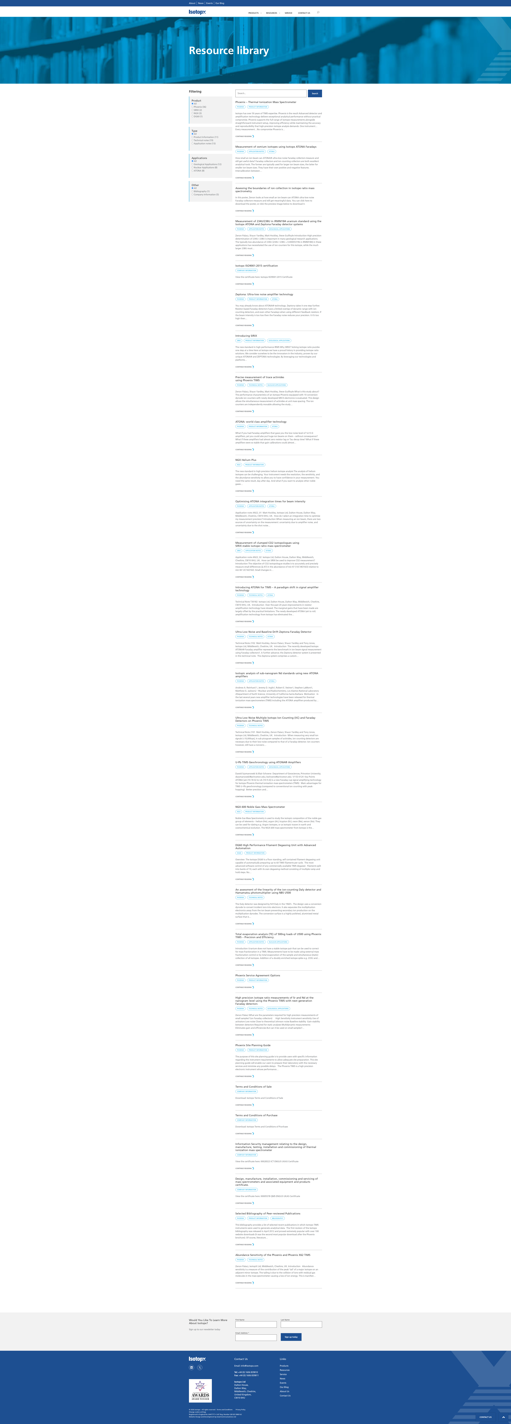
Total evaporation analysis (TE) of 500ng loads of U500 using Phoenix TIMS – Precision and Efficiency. (278, 936)
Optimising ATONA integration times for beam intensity (270, 501)
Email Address (242, 1333)
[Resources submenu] (279, 13)
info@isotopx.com (249, 1365)
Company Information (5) (206, 194)
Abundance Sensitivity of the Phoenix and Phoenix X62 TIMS (272, 1254)
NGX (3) (198, 113)
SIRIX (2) (198, 110)
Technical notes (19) (203, 140)
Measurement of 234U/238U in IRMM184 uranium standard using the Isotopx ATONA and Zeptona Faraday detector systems (278, 223)
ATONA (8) (199, 170)
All (195, 103)
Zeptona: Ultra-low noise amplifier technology (264, 294)
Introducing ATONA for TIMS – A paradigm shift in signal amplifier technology (277, 589)
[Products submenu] (261, 13)
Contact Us (486, 1417)
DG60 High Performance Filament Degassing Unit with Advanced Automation (275, 847)
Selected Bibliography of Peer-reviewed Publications (267, 1213)
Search (318, 13)
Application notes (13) (205, 143)
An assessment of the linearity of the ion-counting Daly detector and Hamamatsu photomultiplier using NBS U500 (278, 891)
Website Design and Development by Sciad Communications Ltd (212, 1417)
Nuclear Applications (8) (205, 167)
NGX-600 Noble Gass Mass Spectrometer (260, 806)
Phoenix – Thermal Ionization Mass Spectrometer (266, 102)
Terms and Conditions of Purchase (256, 1115)
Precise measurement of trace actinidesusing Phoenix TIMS (259, 379)
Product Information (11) (206, 137)
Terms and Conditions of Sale (253, 1086)
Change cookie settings (197, 1412)
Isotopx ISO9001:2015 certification (256, 265)
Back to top (503, 1417)
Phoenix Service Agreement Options (257, 975)
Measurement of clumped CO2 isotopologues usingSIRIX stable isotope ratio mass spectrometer (267, 544)
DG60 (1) (198, 116)
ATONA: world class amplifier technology (261, 421)
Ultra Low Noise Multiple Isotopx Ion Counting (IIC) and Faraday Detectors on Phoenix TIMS (275, 719)
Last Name (285, 1320)
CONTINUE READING (243, 136)
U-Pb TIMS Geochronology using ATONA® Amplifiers (268, 762)
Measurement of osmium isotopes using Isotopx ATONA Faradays (275, 146)
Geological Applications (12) (207, 164)
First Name (239, 1320)
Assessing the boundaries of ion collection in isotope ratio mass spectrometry (274, 190)
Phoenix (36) (200, 106)
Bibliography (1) (202, 191)
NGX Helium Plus (245, 459)
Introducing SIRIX (246, 335)
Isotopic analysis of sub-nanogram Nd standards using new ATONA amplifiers (276, 675)
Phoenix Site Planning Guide (253, 1045)
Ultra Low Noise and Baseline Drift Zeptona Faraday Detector (273, 631)
